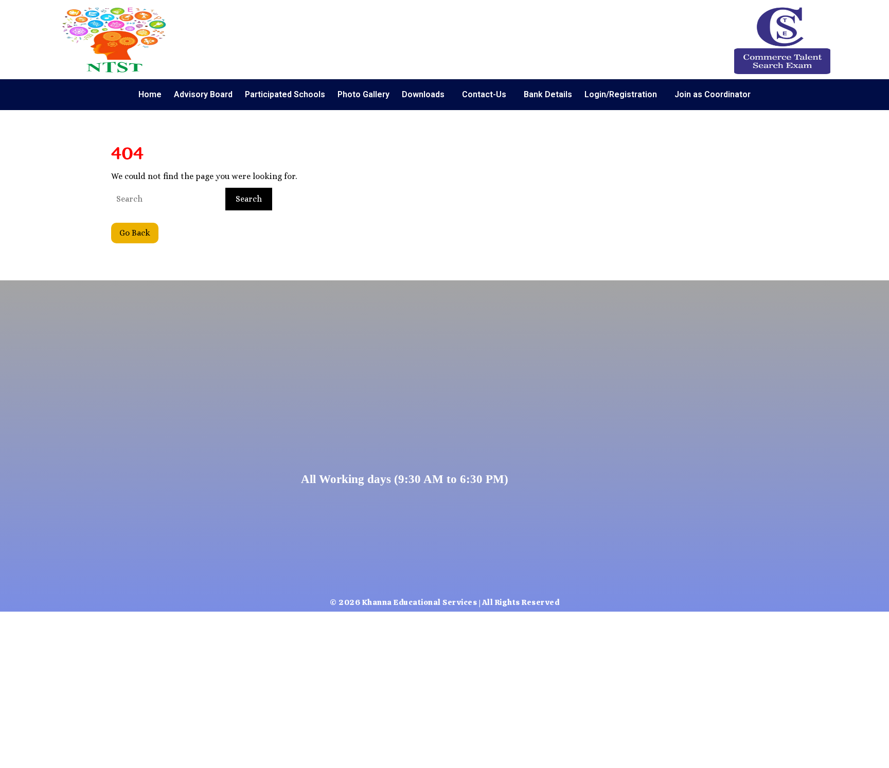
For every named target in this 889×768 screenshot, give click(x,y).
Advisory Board (203, 94)
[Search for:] (167, 199)
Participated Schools (285, 94)
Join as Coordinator (712, 94)
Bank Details (548, 94)
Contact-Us (484, 94)
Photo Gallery (363, 94)
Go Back (138, 230)
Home (150, 94)
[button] (426, 94)
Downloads (423, 94)
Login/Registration (620, 94)
